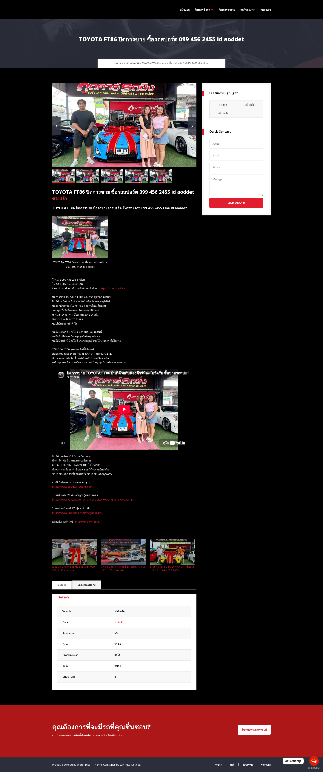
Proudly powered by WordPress (71, 764)
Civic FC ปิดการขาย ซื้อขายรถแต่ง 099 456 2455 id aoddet (123, 568)
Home (117, 63)
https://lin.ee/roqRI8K (112, 288)
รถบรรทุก (248, 764)
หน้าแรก (185, 9)
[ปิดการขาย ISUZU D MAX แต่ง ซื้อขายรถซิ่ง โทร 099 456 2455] (172, 552)
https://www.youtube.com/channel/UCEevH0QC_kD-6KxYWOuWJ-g (92, 499)
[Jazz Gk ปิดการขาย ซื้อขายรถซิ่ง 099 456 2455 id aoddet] (74, 552)
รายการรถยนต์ (131, 63)
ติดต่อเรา (265, 9)
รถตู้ (232, 764)
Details (61, 584)
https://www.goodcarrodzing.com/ (72, 486)
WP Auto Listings (130, 764)
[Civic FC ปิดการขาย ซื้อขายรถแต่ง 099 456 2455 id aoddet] (123, 552)
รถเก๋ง (117, 666)
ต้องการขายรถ (227, 9)
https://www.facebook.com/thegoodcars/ (77, 513)
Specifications (87, 584)
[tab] (62, 585)
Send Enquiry (236, 202)
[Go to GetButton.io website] (314, 768)
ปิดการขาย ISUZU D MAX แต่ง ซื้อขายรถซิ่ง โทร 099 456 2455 (172, 568)
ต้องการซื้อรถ (202, 9)
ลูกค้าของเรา (247, 9)
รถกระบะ (266, 764)
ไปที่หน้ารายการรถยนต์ (254, 729)
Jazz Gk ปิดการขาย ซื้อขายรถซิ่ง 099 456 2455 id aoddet (73, 568)
